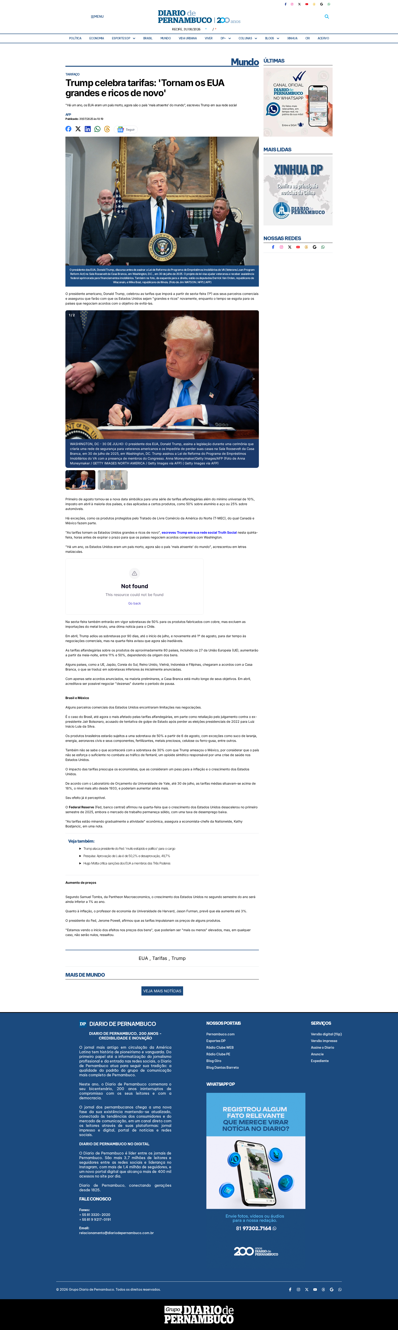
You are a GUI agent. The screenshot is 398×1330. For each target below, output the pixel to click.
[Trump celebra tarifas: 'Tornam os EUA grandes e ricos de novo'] (68, 128)
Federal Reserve (81, 807)
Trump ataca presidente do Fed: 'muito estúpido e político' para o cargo (129, 848)
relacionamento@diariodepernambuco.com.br (116, 1233)
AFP (68, 114)
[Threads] (314, 4)
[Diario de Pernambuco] (199, 16)
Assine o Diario (322, 1047)
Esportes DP (121, 38)
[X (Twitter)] (299, 4)
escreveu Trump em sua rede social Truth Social (199, 532)
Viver (209, 38)
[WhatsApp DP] (329, 4)
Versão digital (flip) (326, 1034)
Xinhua (292, 38)
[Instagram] (292, 4)
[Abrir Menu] (92, 16)
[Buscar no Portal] (327, 16)
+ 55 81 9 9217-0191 (95, 1220)
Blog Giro (213, 1061)
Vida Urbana (188, 38)
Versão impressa (324, 1041)
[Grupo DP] (199, 1315)
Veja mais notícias (162, 991)
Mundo (166, 38)
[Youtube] (306, 4)
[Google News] (321, 4)
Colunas (245, 38)
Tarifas (159, 958)
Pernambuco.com (220, 1034)
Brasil (147, 38)
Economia (96, 38)
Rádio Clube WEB (220, 1047)
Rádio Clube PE (218, 1054)
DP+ (223, 38)
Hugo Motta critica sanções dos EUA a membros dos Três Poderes (126, 863)
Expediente (320, 1061)
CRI (307, 38)
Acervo (323, 38)
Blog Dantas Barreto (222, 1067)
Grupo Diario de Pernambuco (91, 1289)
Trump (178, 958)
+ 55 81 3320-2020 (94, 1215)
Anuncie (317, 1054)
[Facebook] (287, 4)
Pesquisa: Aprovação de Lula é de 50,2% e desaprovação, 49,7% (126, 856)
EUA (143, 958)
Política (75, 38)
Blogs (269, 38)
